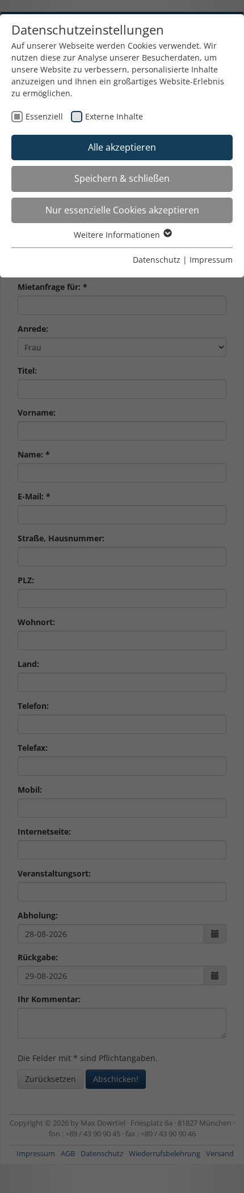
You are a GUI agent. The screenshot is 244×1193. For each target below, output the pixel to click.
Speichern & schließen (122, 178)
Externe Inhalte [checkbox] (114, 116)
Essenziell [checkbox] (44, 116)
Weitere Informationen (118, 234)
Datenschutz (156, 259)
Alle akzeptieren (122, 147)
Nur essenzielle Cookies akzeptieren (122, 210)
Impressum (211, 259)
